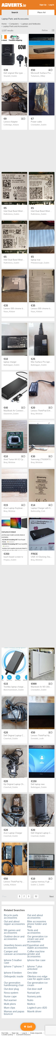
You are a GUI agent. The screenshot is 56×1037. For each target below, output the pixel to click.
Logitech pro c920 (37, 1007)
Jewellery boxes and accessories (15, 946)
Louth (41, 738)
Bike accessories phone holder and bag (37, 924)
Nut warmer (10, 1000)
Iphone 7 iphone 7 (14, 966)
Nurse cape (10, 996)
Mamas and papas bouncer (14, 1012)
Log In (51, 5)
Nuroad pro (33, 992)
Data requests (36, 1033)
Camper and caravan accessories (15, 952)
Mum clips (9, 1007)
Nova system (11, 992)
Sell (29, 1026)
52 (36, 896)
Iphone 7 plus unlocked (34, 967)
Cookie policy (7, 1035)
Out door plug (11, 989)
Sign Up (43, 5)
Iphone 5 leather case (13, 961)
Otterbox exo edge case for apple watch (38, 977)
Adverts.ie (14, 5)
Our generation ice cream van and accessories (37, 939)
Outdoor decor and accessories (14, 937)
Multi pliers (10, 1004)
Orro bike (32, 972)
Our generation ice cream (37, 984)
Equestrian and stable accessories (37, 946)
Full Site (5, 1033)
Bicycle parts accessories (11, 916)
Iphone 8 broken (13, 972)
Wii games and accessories (12, 931)
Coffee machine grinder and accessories (36, 954)
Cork (43, 511)
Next (51, 896)
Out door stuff (34, 989)
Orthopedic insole (13, 976)
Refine (45, 30)
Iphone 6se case (36, 960)
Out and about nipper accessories (14, 922)
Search (15, 12)
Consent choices (23, 1035)
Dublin (14, 76)
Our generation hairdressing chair (14, 984)
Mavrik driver (34, 1011)
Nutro (30, 1000)
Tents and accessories (33, 931)
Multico (31, 1004)
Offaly (42, 76)
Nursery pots (34, 996)
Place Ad (41, 12)
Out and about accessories (35, 916)
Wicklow (38, 414)
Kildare (16, 125)
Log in (24, 1033)
